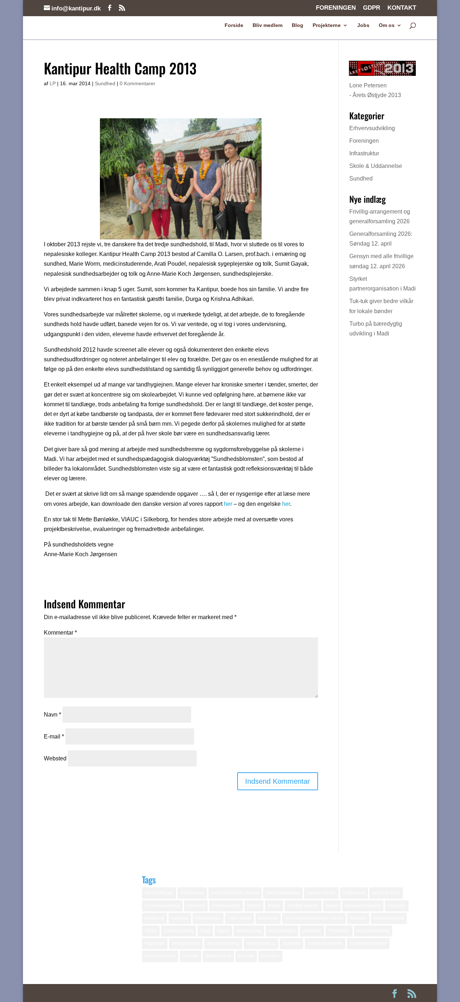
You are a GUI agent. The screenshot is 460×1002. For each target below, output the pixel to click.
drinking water (386, 892)
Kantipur (358, 918)
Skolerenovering (223, 943)
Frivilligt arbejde (303, 905)
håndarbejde (208, 918)
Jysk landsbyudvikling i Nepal (314, 918)
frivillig (274, 905)
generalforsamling (363, 905)
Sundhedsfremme (325, 943)
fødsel (332, 905)
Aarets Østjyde (159, 892)
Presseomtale (281, 930)
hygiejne (179, 918)
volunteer (270, 955)
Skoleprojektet (186, 943)
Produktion (339, 930)
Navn (52, 715)
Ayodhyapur (192, 892)
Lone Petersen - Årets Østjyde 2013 (375, 90)
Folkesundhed (226, 905)
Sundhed (105, 83)
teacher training (160, 955)
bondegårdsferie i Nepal (235, 892)
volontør (246, 955)
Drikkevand (354, 892)
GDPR (371, 8)
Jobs (363, 25)
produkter (312, 930)
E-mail (54, 736)
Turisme (190, 955)
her (228, 504)
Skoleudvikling (261, 943)
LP (53, 83)
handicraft (154, 918)
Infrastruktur (364, 153)
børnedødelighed (283, 892)
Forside (234, 25)
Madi (205, 930)
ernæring (196, 905)
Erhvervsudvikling (372, 128)
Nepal (223, 930)
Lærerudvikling (178, 930)
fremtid (254, 905)
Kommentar (60, 633)
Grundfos (397, 905)
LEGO (151, 930)
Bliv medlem (267, 25)
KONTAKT (401, 8)
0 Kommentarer (137, 83)
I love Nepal (239, 918)
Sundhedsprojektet (368, 943)
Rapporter (155, 943)
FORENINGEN (336, 8)
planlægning (248, 930)
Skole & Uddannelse (375, 166)
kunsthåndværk (389, 918)
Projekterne (327, 25)
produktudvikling (373, 930)
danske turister (321, 892)
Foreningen (364, 141)
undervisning (218, 955)
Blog (297, 25)
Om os (387, 25)
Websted (55, 758)
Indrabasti (268, 918)
